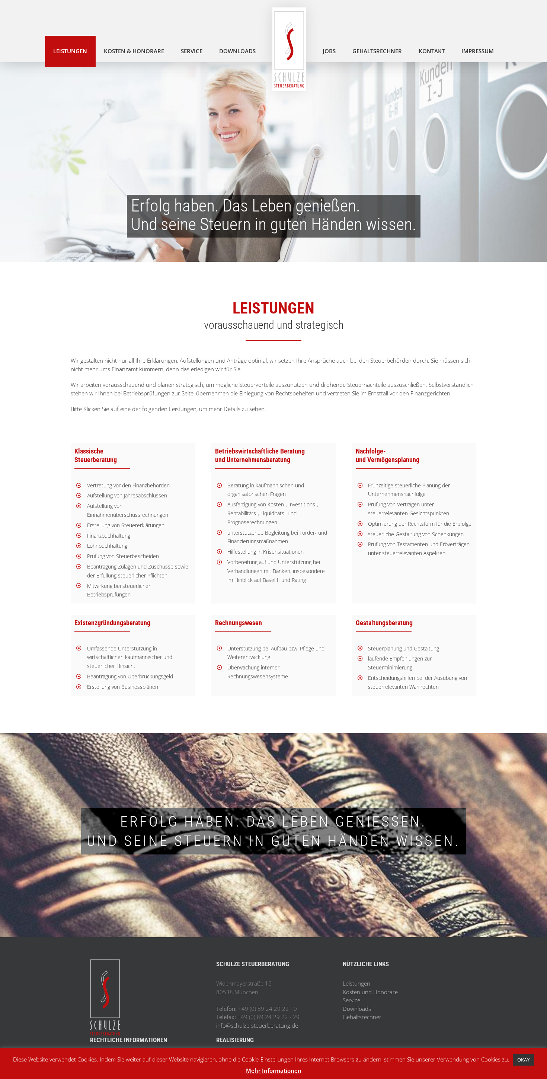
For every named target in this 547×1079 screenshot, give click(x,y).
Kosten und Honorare (370, 992)
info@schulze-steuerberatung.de (257, 1025)
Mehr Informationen (273, 1070)
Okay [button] (523, 1059)
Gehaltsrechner (362, 1017)
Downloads (357, 1008)
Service (351, 1000)
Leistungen (356, 983)
